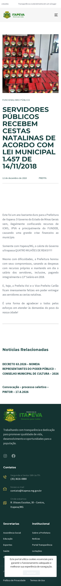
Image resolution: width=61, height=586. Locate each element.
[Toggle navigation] (49, 15)
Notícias (36, 538)
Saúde (6, 551)
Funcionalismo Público (16, 100)
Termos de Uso (37, 580)
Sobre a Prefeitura (41, 532)
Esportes (7, 544)
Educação (8, 538)
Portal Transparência (42, 544)
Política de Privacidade (14, 580)
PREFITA (43, 178)
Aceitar (31, 572)
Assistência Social (12, 532)
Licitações (37, 551)
